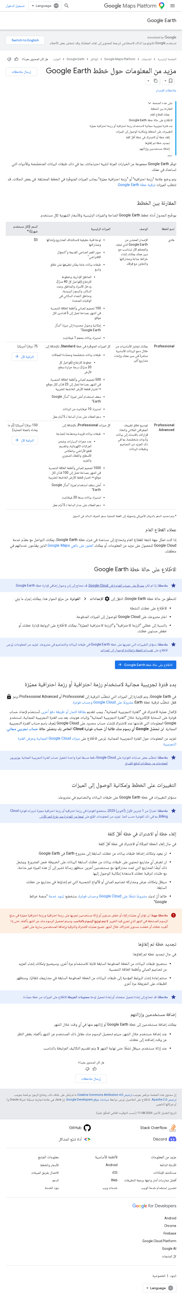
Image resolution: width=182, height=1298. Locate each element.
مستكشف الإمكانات (164, 1172)
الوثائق (94, 59)
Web (114, 1180)
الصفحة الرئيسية (167, 59)
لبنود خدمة (56, 896)
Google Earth (161, 21)
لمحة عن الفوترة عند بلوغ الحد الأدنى (61, 816)
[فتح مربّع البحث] (66, 6)
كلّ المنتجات (169, 1256)
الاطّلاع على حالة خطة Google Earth (145, 664)
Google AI (169, 1248)
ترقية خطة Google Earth (136, 184)
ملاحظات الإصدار (166, 90)
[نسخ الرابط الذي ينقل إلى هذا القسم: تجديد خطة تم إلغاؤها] (133, 944)
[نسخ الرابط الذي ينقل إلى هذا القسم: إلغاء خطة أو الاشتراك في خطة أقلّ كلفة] (103, 834)
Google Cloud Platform (159, 1241)
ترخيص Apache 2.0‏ (164, 1099)
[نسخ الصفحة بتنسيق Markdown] (155, 81)
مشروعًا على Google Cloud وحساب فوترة (103, 702)
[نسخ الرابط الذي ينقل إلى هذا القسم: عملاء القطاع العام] (141, 530)
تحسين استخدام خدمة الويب (158, 1188)
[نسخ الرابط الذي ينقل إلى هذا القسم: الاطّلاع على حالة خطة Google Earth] (89, 570)
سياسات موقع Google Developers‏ (87, 1099)
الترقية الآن (24, 356)
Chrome (170, 1226)
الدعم (55, 1180)
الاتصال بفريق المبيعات (45, 1172)
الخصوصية (158, 1276)
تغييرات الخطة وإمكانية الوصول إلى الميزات (127, 650)
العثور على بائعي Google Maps (70, 545)
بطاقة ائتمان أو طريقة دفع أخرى (64, 711)
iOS (115, 1172)
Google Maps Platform (119, 59)
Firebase (170, 1233)
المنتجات (146, 59)
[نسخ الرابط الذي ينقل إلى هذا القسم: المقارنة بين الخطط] (132, 203)
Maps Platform (139, 6)
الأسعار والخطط (49, 1165)
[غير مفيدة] (9, 59)
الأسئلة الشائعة (168, 1165)
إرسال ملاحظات (21, 72)
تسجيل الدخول (15, 6)
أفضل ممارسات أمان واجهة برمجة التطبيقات (150, 1180)
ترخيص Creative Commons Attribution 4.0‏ (104, 1095)
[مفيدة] (16, 59)
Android (112, 1165)
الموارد (56, 59)
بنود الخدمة (52, 1188)
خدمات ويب (110, 1188)
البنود (173, 1276)
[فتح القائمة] (172, 5)
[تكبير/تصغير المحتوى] (149, 103)
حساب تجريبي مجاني (22, 729)
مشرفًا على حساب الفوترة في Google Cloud (116, 585)
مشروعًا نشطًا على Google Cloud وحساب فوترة (113, 896)
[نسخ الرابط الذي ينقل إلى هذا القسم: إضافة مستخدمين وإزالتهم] (126, 1015)
